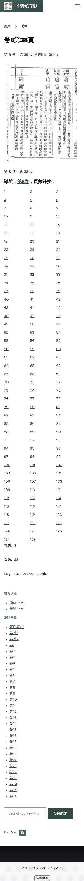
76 (6, 399)
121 (6, 523)
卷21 (12, 766)
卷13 (12, 717)
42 (58, 299)
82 (6, 415)
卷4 (12, 663)
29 (32, 266)
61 (6, 357)
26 (32, 258)
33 (58, 274)
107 (33, 481)
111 (58, 490)
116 (32, 506)
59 (32, 349)
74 (32, 390)
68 (32, 374)
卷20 (13, 760)
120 (59, 514)
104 (33, 473)
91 (6, 440)
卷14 (13, 723)
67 (6, 374)
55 (6, 341)
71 (32, 382)
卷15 (13, 730)
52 (6, 332)
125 (33, 531)
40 (6, 299)
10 (6, 216)
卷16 (13, 736)
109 (7, 490)
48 (58, 316)
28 (6, 266)
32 (32, 274)
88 (6, 432)
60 (58, 349)
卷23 (13, 778)
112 (6, 498)
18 (58, 233)
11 (31, 216)
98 (32, 457)
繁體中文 (16, 609)
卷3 (12, 657)
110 (32, 490)
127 (7, 539)
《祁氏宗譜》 (27, 6)
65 (32, 365)
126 (59, 531)
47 (32, 316)
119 (32, 514)
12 (58, 216)
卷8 (24, 26)
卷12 (12, 711)
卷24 (13, 784)
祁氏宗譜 (16, 627)
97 (6, 457)
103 (7, 473)
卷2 (12, 651)
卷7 (12, 681)
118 (6, 514)
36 (58, 283)
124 (7, 531)
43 (6, 307)
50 (32, 324)
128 (33, 539)
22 (6, 250)
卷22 (13, 772)
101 (32, 465)
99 (58, 457)
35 (32, 283)
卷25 (13, 790)
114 (58, 498)
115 (6, 506)
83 (32, 415)
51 (58, 324)
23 (32, 250)
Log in (9, 574)
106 (7, 481)
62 (32, 357)
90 (58, 432)
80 (32, 407)
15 (58, 225)
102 (59, 465)
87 (58, 423)
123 (59, 523)
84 (58, 415)
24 (58, 250)
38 (32, 291)
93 (58, 440)
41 (32, 299)
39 (58, 291)
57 (58, 341)
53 (32, 332)
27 (58, 258)
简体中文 (16, 603)
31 (5, 274)
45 (58, 307)
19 (6, 241)
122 (32, 523)
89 (32, 432)
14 (32, 225)
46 (6, 316)
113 (32, 498)
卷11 (12, 705)
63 (58, 357)
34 (6, 283)
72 (58, 382)
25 (6, 258)
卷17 (13, 742)
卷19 (13, 754)
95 (32, 448)
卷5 (12, 669)
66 (58, 365)
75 (58, 390)
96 (58, 448)
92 (32, 440)
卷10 (13, 699)
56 (32, 341)
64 (6, 365)
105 (59, 473)
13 (5, 225)
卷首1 (13, 633)
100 (7, 465)
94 (6, 448)
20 (32, 241)
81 (58, 407)
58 (6, 349)
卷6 (12, 675)
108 (59, 481)
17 (32, 233)
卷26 (13, 796)
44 (32, 307)
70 (6, 382)
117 (58, 506)
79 (6, 407)
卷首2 (14, 639)
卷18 (13, 748)
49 (6, 324)
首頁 (7, 26)
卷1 (11, 645)
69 (58, 374)
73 (6, 390)
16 (6, 233)
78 (58, 399)
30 (58, 266)
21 (58, 241)
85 (6, 423)
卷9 (12, 693)
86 (32, 423)
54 (58, 332)
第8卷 (23, 181)
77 (32, 399)
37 (6, 291)
